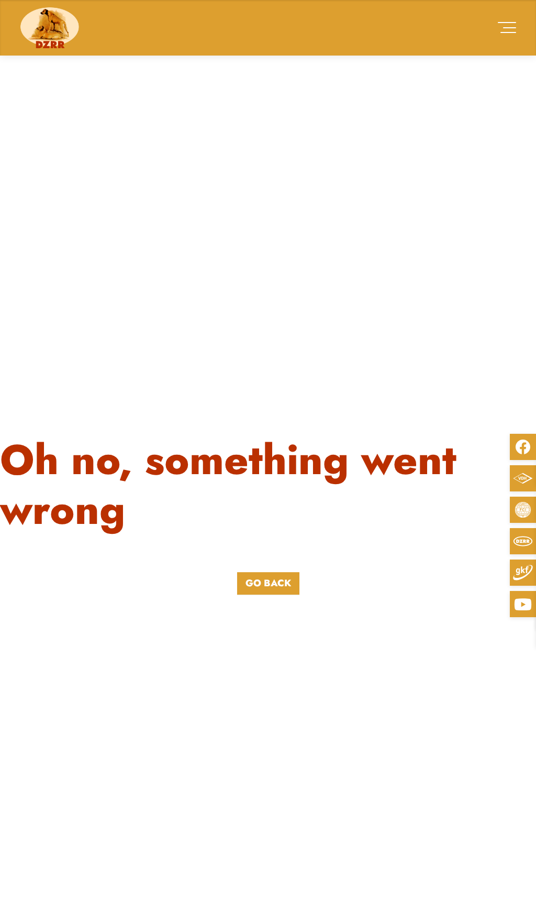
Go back (268, 583)
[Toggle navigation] (507, 27)
